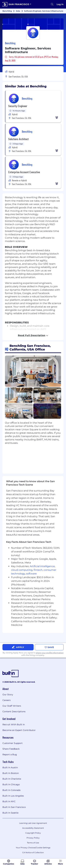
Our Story (7, 694)
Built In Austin (10, 767)
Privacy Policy (33, 838)
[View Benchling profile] (33, 24)
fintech (38, 569)
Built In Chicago (11, 784)
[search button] (52, 4)
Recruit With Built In (13, 724)
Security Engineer (17, 106)
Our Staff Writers (11, 705)
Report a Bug (9, 754)
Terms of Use (33, 843)
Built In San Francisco (14, 807)
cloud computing (22, 569)
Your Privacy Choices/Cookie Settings (33, 847)
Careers (6, 700)
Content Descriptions (13, 711)
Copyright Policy (33, 833)
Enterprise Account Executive (24, 172)
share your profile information (50, 653)
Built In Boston (10, 773)
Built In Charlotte (11, 778)
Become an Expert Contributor (19, 730)
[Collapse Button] (57, 117)
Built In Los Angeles (13, 795)
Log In (60, 4)
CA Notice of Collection (33, 852)
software (31, 573)
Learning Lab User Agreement (33, 823)
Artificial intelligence (42, 566)
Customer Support (12, 743)
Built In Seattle (10, 812)
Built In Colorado (11, 790)
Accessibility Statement (33, 828)
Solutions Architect (18, 139)
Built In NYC (9, 801)
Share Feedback (10, 748)
